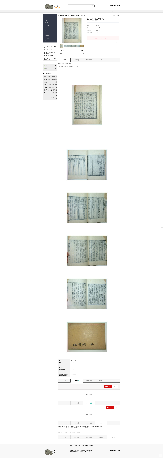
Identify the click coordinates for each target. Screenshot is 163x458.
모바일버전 (91, 445)
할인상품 (55, 11)
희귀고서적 (47, 25)
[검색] (93, 6)
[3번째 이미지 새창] (70, 45)
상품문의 (88, 59)
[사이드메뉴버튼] (162, 229)
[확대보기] (72, 50)
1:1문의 (114, 11)
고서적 (46, 17)
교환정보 (113, 59)
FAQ (118, 11)
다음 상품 (81, 50)
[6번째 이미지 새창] (82, 45)
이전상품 (62, 50)
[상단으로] (160, 455)
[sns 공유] (83, 53)
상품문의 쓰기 (110, 407)
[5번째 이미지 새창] (78, 45)
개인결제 (110, 11)
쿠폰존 (101, 11)
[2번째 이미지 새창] (66, 45)
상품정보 (64, 59)
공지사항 (97, 11)
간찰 (45, 30)
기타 (45, 40)
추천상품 (50, 11)
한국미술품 (47, 32)
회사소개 (71, 445)
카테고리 (47, 15)
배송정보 (101, 59)
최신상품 (45, 11)
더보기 (115, 386)
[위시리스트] (117, 42)
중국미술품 (47, 38)
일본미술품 (47, 35)
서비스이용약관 (77, 445)
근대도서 (46, 20)
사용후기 (105, 11)
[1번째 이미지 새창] (62, 45)
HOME (114, 15)
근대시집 (46, 22)
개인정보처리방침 (85, 445)
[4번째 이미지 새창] (74, 45)
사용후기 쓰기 (108, 386)
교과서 (46, 27)
